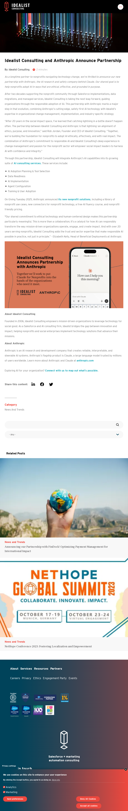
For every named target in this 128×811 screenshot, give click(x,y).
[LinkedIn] (33, 384)
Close (126, 769)
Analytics (11, 787)
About (14, 668)
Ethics (37, 678)
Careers (15, 678)
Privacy (26, 678)
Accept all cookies (89, 806)
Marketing (11, 792)
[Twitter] (51, 384)
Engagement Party (55, 678)
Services (26, 668)
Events (73, 678)
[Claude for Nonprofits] (64, 274)
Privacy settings (9, 766)
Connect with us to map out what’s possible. (71, 370)
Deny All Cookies (88, 799)
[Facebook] (42, 384)
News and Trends (14, 409)
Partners (56, 668)
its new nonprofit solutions (74, 199)
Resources (41, 668)
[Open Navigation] (120, 7)
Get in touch (21, 768)
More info (56, 780)
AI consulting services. (27, 163)
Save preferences (15, 799)
